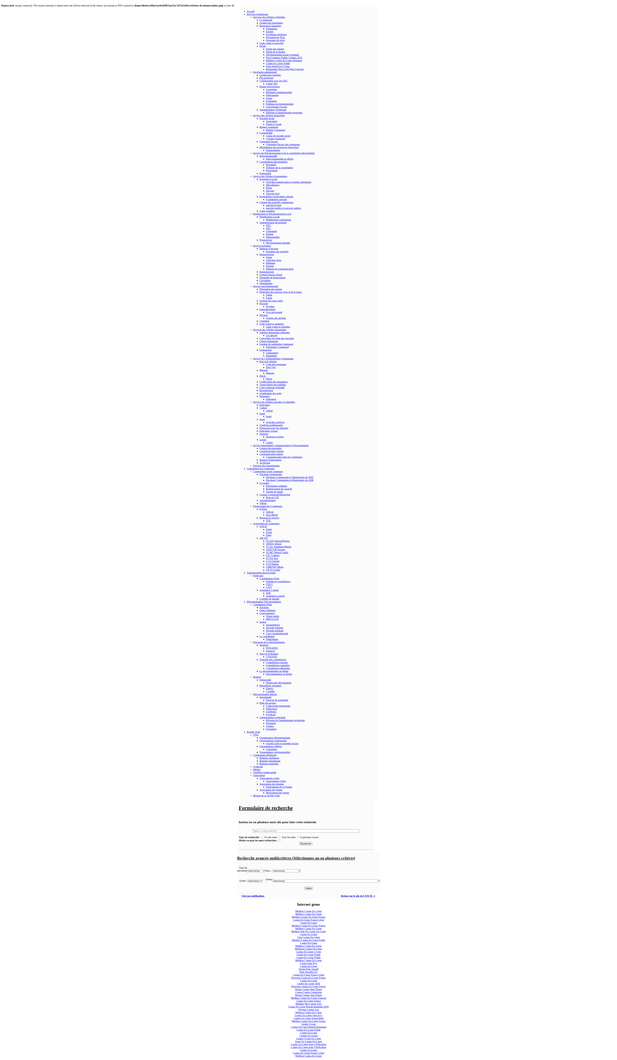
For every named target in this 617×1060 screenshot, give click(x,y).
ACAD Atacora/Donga (278, 541)
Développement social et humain (282, 54)
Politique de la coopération (279, 167)
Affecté (269, 512)
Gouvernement (267, 613)
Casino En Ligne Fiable (278, 63)
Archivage (264, 462)
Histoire (257, 677)
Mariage (263, 370)
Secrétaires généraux (276, 34)
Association (259, 775)
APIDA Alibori (274, 543)
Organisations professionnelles (274, 752)
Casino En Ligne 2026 (308, 983)
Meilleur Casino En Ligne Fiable (308, 940)
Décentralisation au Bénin (279, 674)
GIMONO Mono (274, 567)
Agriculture (271, 121)
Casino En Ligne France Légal (308, 920)
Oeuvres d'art (272, 193)
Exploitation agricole (276, 199)
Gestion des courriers (270, 75)
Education (264, 405)
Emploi (269, 31)
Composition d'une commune (268, 471)
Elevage (270, 190)
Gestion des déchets (276, 318)
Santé (262, 413)
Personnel (271, 723)
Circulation (265, 280)
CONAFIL (271, 656)
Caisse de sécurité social (278, 135)
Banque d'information (270, 460)
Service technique (262, 245)
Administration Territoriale (272, 109)
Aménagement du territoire (273, 222)
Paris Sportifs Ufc (308, 972)
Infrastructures (266, 254)
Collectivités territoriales (278, 706)
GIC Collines (272, 555)
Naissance (264, 396)
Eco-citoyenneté (274, 312)
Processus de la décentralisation (269, 642)
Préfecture (258, 575)
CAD (269, 587)
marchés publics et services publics (283, 208)
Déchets (263, 315)
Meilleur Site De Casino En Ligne (308, 931)
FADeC (263, 509)
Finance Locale (274, 124)
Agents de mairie (274, 491)
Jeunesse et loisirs (275, 436)
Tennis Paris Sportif (308, 969)
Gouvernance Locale (276, 106)
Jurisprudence (273, 624)
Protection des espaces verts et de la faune (280, 292)
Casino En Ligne (308, 922)
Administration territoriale (272, 717)
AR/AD (263, 538)
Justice (262, 622)
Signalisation (266, 283)
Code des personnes (276, 364)
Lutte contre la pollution (271, 324)
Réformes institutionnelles (279, 92)
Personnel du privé (275, 40)
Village (263, 503)
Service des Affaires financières (269, 115)
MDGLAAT (272, 619)
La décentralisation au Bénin (273, 671)
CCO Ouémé (272, 561)
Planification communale (278, 219)
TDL (268, 520)
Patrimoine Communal (277, 347)
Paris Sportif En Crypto (278, 66)
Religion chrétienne (269, 758)
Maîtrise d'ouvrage (268, 248)
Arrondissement (267, 500)
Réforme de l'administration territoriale (285, 720)
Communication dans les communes (284, 457)
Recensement (266, 390)
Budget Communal (275, 130)
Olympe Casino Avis (308, 1009)
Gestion (270, 726)
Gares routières (267, 211)
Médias (256, 769)
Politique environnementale (280, 104)
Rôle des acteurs (267, 703)
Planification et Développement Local (272, 214)
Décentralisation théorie (265, 694)
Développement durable (278, 242)
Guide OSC (272, 83)
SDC (268, 228)
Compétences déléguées (278, 668)
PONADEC (272, 648)
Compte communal (275, 138)
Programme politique (276, 486)
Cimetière (264, 321)
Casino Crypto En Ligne (308, 1038)
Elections (264, 607)
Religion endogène (269, 763)
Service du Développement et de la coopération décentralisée (284, 153)
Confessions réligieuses (265, 755)
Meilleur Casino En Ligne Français (308, 998)
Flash (268, 535)
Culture (263, 407)
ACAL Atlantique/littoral (278, 546)
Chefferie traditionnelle (271, 425)
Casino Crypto (308, 1024)
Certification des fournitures (273, 381)
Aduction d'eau (273, 260)
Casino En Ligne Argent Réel (309, 1018)
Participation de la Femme (279, 787)
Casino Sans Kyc (308, 963)
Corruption (271, 89)
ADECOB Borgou (275, 549)
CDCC (269, 584)
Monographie (273, 237)
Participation (272, 95)
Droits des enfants (275, 49)
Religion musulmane (269, 761)
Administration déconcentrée (261, 572)
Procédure (271, 164)
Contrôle (270, 691)
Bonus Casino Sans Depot (308, 989)
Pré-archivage (266, 78)
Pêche (269, 188)
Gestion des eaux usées (271, 300)
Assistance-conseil (275, 596)
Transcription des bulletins (272, 384)
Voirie (269, 257)
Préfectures (271, 708)
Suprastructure (266, 271)
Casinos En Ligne (309, 1035)
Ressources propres (269, 517)
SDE (268, 593)
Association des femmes (271, 784)
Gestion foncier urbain (270, 274)
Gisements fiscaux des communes (283, 144)
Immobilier (271, 355)
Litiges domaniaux (268, 341)
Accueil (251, 11)
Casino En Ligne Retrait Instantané (308, 1027)
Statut (269, 529)
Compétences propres (277, 662)
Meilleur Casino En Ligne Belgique (284, 60)
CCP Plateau (272, 564)
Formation (271, 729)
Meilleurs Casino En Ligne (308, 948)
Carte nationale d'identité (272, 387)
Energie (270, 266)
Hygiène (270, 306)
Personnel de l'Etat (275, 37)
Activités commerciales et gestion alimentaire (288, 182)
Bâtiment (270, 263)
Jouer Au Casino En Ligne (308, 1041)
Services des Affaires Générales (269, 17)
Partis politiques (267, 610)
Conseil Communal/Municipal (274, 494)
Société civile (253, 732)
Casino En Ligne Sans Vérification (308, 1044)
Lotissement (265, 350)
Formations (271, 28)
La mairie (264, 483)
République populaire (270, 685)
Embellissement (267, 309)
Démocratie (265, 679)
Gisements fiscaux (268, 141)
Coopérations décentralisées (273, 161)
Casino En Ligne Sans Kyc (308, 1015)
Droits (262, 46)
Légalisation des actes (270, 393)
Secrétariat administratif (265, 72)
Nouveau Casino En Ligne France (308, 977)
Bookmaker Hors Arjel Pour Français (285, 69)
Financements (273, 150)
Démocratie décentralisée (278, 682)
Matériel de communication (280, 269)
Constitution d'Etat (262, 604)
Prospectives (265, 240)
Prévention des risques (270, 289)
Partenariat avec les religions (273, 428)
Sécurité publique (275, 630)
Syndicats (271, 714)
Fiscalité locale (266, 118)
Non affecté (272, 515)
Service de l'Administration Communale (273, 358)
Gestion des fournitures (271, 23)
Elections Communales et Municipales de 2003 (289, 477)
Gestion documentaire (270, 448)
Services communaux (257, 14)
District (269, 688)
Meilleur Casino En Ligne (308, 911)
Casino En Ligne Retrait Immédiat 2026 (308, 1006)
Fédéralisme (272, 639)
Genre (269, 98)
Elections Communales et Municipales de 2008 (289, 480)
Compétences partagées (278, 665)
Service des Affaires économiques (270, 176)
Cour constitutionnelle (277, 633)
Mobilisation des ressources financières (279, 147)
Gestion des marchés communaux (276, 202)
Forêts (269, 295)
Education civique (268, 431)
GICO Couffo (273, 570)
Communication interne (271, 454)
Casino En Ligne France (308, 1001)
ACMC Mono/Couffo (277, 552)
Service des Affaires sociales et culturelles (274, 402)
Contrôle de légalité (269, 598)
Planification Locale (269, 216)
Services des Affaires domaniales (269, 329)
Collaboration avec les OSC (273, 80)
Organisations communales (273, 740)
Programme (272, 170)
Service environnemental (265, 286)
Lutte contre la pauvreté (271, 43)
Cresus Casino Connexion (308, 992)
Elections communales (270, 474)
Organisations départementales (274, 737)
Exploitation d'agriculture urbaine (276, 196)
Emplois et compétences (278, 581)
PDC (268, 225)
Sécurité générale (274, 627)
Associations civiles (269, 778)
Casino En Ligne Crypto (308, 951)
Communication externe (271, 451)
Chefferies (271, 711)
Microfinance (272, 185)
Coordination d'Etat (269, 578)
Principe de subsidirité (277, 700)
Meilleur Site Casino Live (308, 1003)
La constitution (267, 636)
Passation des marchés (277, 251)
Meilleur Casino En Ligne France (309, 917)
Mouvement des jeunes (277, 792)
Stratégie (263, 645)
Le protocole (265, 20)
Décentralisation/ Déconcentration (264, 601)
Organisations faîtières (270, 746)
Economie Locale (268, 179)
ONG (256, 734)
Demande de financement (272, 277)
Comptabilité (266, 133)
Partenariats (265, 173)
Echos (269, 532)
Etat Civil (271, 367)
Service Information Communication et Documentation (281, 445)
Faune (269, 297)
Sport (262, 419)
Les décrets (271, 335)
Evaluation (271, 101)
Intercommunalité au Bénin (279, 159)
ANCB (263, 526)
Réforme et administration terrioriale (284, 112)
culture (269, 410)
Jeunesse (263, 433)
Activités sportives (275, 422)
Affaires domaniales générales (274, 332)
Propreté (263, 303)
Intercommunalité (268, 156)
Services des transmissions (266, 465)
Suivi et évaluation (268, 653)
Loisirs (262, 439)
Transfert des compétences (272, 659)
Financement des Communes (267, 506)
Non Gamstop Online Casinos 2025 (284, 57)
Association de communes (266, 523)
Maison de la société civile (266, 795)
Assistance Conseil (269, 590)
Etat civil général (268, 361)
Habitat (269, 234)
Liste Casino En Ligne (308, 937)
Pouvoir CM (272, 497)
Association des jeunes (270, 789)
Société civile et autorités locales (282, 743)
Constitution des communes (261, 468)
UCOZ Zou (272, 558)
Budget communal (268, 127)
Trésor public (272, 616)
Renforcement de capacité (279, 488)
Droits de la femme (275, 51)
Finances (270, 651)
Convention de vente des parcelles (276, 338)
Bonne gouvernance (269, 86)
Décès (262, 376)
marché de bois (273, 205)
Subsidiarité (265, 697)
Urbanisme (271, 231)
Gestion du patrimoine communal (276, 344)
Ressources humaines (270, 25)
